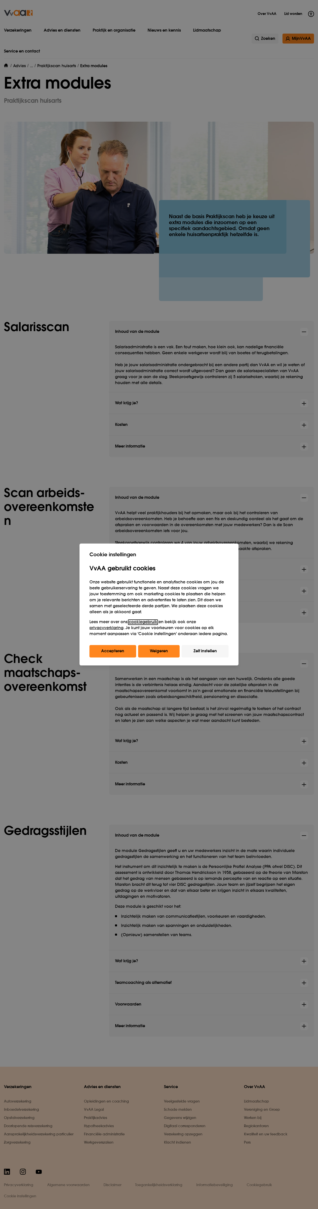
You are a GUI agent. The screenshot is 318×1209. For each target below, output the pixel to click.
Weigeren (159, 651)
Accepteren (112, 651)
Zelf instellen (205, 651)
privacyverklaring (106, 628)
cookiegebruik (143, 622)
